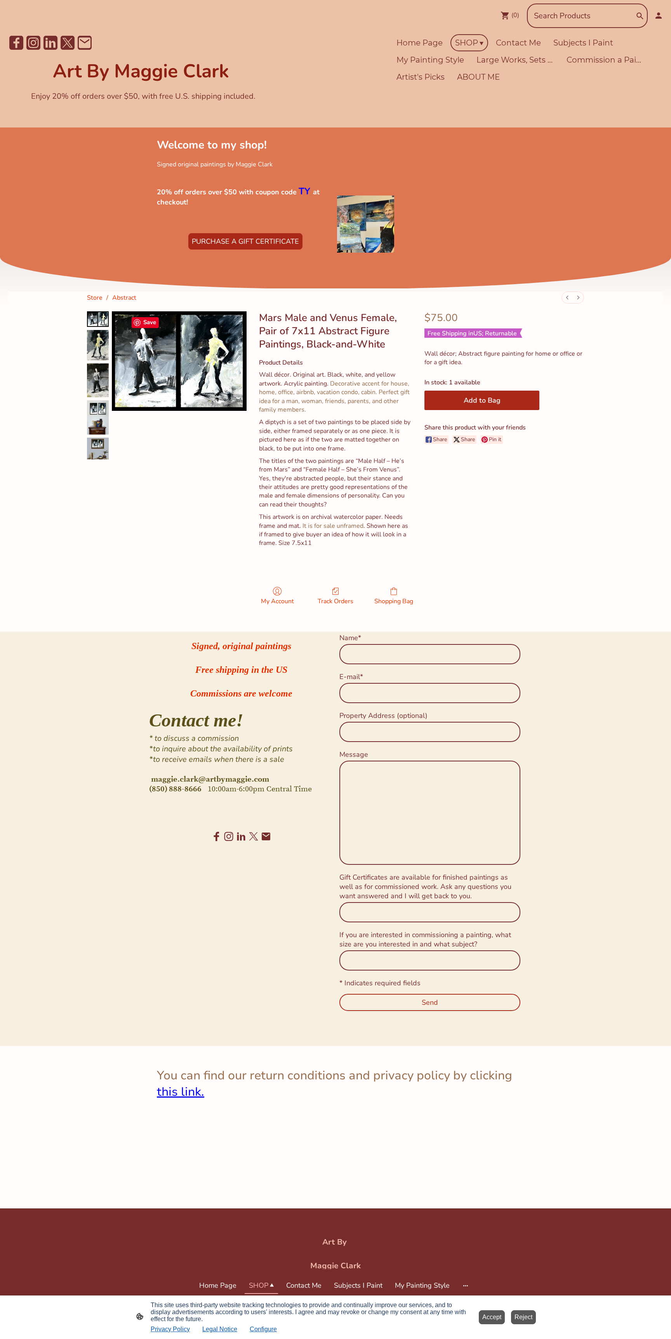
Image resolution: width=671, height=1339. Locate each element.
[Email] (85, 43)
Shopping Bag (393, 601)
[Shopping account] (658, 15)
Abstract (124, 297)
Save (149, 322)
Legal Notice (219, 1329)
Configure (263, 1329)
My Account (277, 601)
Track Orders (335, 601)
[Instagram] (33, 43)
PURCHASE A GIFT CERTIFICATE (245, 241)
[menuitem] (567, 297)
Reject (523, 1317)
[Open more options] (465, 1286)
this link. (180, 1092)
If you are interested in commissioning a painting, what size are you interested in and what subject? (425, 939)
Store (95, 297)
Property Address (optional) (383, 715)
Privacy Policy (170, 1329)
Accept (491, 1317)
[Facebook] (16, 43)
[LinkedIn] (50, 43)
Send (430, 1002)
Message (353, 754)
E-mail (351, 676)
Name (350, 637)
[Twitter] (68, 43)
